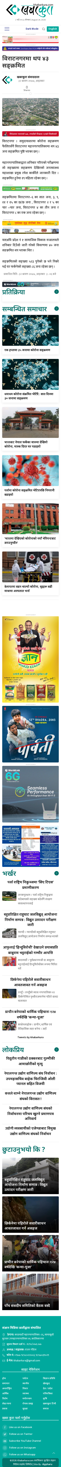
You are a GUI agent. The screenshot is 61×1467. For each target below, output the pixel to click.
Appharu (47, 1464)
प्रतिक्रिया (13, 291)
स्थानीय (26, 1383)
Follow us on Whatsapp (22, 1454)
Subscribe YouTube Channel (25, 1440)
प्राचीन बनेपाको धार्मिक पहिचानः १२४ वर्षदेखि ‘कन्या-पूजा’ (30, 1264)
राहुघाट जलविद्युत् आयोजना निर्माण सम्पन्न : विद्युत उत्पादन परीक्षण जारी (30, 919)
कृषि (45, 1398)
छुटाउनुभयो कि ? (23, 1149)
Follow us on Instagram (22, 1447)
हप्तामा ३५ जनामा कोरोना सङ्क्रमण (27, 350)
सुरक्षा (25, 1408)
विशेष (5, 1398)
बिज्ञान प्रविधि (49, 1378)
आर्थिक (5, 1393)
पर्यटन (25, 1378)
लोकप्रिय (13, 1049)
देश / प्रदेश (48, 1388)
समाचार (5, 1383)
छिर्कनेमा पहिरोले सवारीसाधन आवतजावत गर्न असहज (25, 1226)
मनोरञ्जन (27, 1398)
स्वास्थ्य (26, 1393)
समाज (46, 1408)
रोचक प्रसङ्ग (28, 1403)
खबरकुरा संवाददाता (28, 77)
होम (4, 1378)
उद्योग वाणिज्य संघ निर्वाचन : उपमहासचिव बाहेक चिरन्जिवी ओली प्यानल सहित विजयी (30, 1078)
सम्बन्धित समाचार (24, 308)
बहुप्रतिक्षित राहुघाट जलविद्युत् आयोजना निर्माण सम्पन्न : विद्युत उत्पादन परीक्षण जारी (26, 1184)
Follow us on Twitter (21, 1434)
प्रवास (4, 1408)
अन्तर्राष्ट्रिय (7, 1388)
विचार (25, 1388)
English (53, 29)
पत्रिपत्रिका (48, 1393)
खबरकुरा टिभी (49, 1403)
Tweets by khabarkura (30, 1037)
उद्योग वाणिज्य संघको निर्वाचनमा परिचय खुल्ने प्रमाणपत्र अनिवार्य (30, 1113)
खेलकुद (46, 1383)
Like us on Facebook (20, 1427)
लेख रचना (6, 1403)
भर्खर (9, 873)
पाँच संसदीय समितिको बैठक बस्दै (27, 1305)
